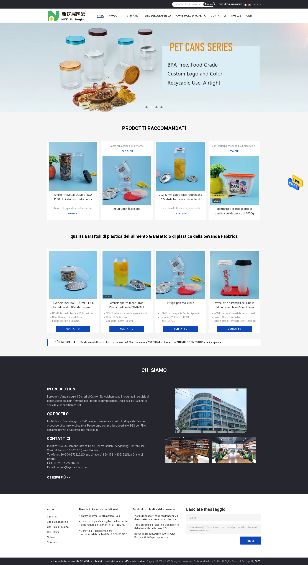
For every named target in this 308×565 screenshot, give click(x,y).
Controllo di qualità (191, 15)
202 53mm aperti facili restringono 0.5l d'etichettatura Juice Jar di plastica (180, 197)
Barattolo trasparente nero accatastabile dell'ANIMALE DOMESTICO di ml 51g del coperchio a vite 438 (104, 533)
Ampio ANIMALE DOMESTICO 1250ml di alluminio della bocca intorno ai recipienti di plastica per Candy (73, 197)
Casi (249, 15)
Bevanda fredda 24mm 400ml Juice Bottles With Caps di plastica (155, 535)
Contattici (218, 15)
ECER (257, 561)
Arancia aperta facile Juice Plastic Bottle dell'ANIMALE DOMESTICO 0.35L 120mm (127, 305)
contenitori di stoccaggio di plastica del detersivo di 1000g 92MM (234, 211)
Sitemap (52, 542)
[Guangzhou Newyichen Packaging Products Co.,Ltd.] (66, 15)
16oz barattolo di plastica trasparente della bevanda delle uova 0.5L (156, 526)
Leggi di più (73, 213)
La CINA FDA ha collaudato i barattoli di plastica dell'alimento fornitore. (111, 561)
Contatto (72, 328)
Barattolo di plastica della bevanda (180, 208)
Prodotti (115, 15)
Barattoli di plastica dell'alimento (73, 208)
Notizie (236, 15)
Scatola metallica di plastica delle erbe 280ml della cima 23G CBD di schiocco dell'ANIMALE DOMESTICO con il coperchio (151, 342)
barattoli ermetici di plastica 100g (100, 515)
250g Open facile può (126, 209)
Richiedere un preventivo (230, 4)
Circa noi (133, 15)
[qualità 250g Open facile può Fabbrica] (126, 180)
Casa (100, 15)
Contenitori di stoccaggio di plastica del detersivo (240, 145)
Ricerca (209, 4)
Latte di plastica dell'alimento (127, 145)
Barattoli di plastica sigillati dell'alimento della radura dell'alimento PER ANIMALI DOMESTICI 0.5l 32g (104, 523)
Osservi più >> (58, 477)
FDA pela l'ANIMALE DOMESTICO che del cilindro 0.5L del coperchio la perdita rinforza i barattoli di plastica (73, 305)
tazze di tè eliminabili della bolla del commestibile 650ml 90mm (234, 305)
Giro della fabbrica (158, 15)
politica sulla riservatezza (63, 561)
